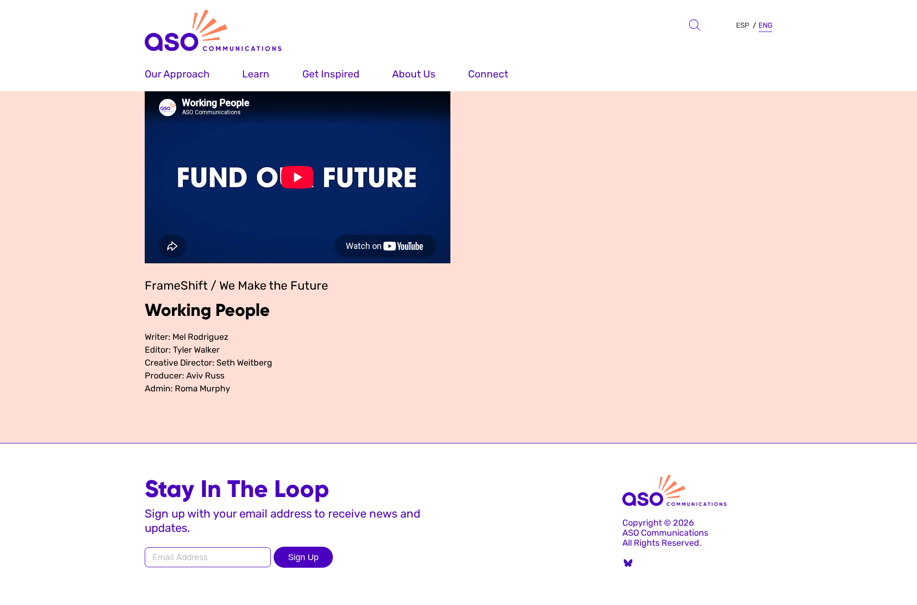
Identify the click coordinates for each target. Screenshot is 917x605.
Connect (488, 74)
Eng (765, 25)
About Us (414, 74)
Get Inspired (331, 74)
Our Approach (177, 74)
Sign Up (303, 557)
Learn (255, 74)
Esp (742, 25)
